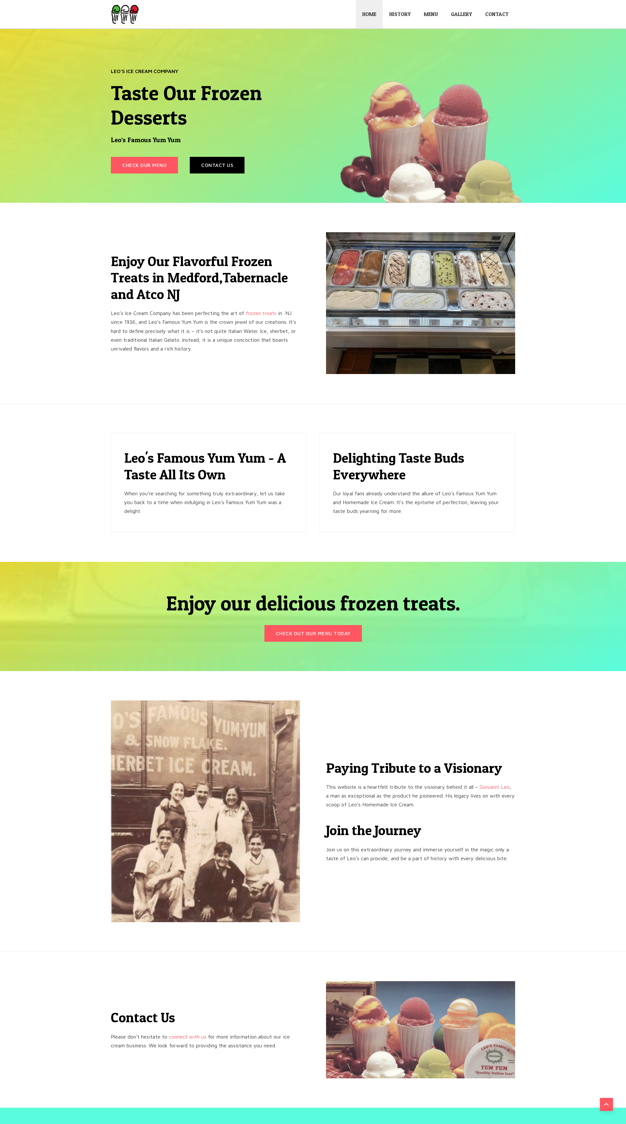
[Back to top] (606, 1104)
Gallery (461, 14)
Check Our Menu (144, 165)
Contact (497, 14)
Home (369, 14)
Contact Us (217, 165)
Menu (431, 14)
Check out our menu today (313, 633)
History (400, 14)
